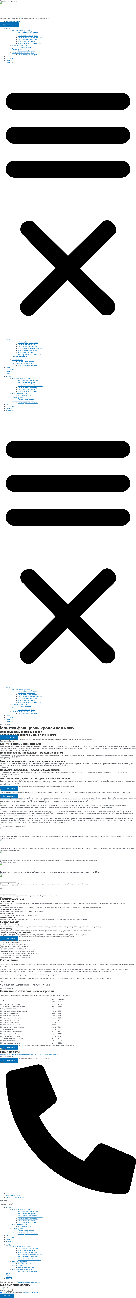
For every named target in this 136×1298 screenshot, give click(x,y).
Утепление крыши (24, 47)
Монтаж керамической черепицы (30, 38)
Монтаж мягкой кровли (26, 41)
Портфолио (10, 58)
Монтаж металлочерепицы (28, 40)
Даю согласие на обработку (20, 1293)
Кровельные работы (19, 45)
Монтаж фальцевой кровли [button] (10, 1054)
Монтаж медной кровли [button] (29, 1054)
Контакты (9, 62)
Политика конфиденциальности (28, 1282)
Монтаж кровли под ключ (21, 30)
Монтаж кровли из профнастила (29, 43)
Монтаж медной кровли (26, 34)
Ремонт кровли (17, 49)
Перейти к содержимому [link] (9, 1)
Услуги (8, 28)
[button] (68, 201)
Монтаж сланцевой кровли (28, 36)
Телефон (3, 1290)
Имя (1, 1288)
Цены (8, 56)
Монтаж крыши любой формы (23, 53)
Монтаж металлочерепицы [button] (48, 1054)
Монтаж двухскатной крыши (28, 55)
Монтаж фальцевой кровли (28, 32)
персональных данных (31, 1293)
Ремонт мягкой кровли (26, 51)
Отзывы (9, 60)
